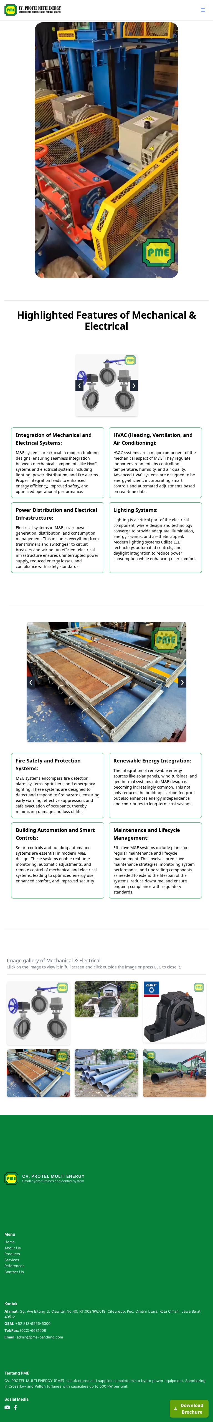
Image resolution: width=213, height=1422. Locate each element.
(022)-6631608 (33, 1330)
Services (11, 1260)
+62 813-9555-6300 (32, 1323)
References (14, 1266)
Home (9, 1242)
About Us (12, 1248)
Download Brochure (192, 1408)
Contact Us (14, 1272)
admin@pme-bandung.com (40, 1337)
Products (12, 1254)
